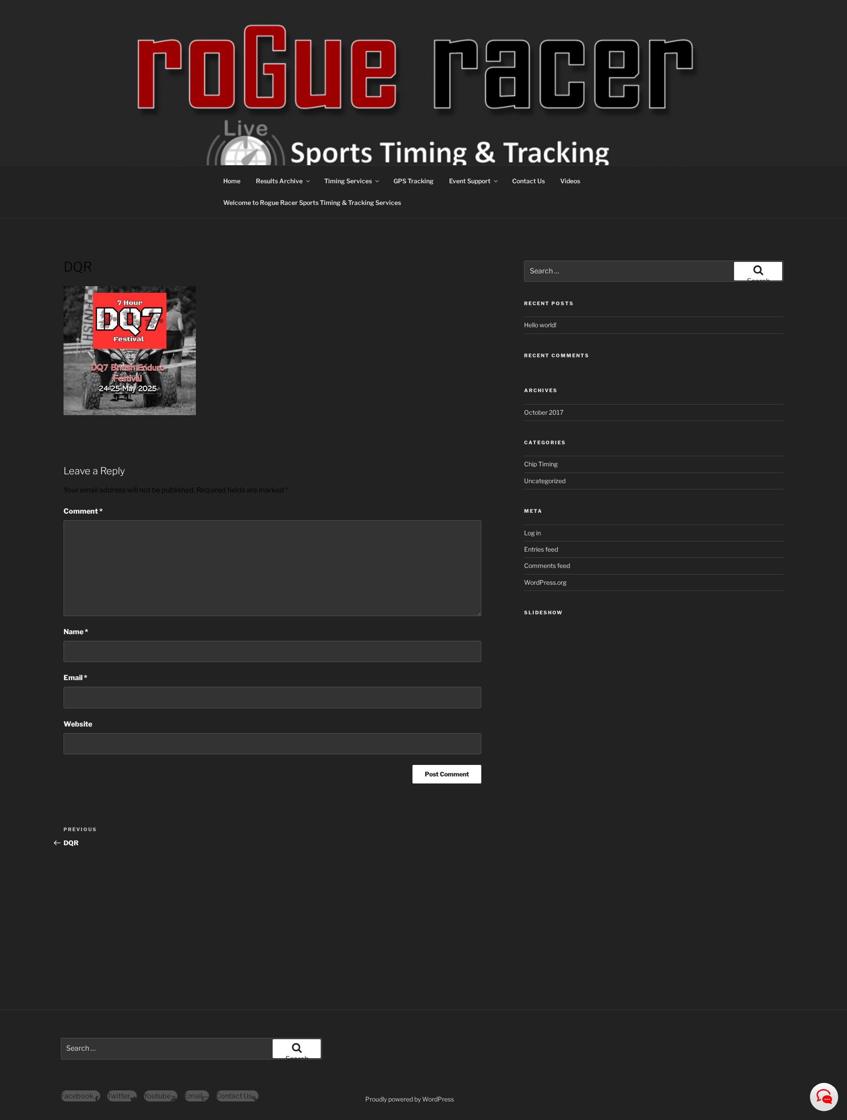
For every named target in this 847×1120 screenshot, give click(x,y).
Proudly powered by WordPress (409, 1099)
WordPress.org (545, 582)
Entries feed (541, 549)
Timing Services (348, 181)
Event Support (470, 181)
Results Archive (279, 181)
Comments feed (547, 565)
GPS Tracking (414, 181)
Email (75, 678)
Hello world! (540, 325)
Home (231, 181)
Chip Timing (541, 464)
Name (76, 632)
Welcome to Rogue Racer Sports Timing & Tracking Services (312, 202)
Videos (570, 181)
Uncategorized (545, 480)
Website (78, 724)
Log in (532, 533)
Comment (83, 511)
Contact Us (528, 181)
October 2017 (543, 412)
